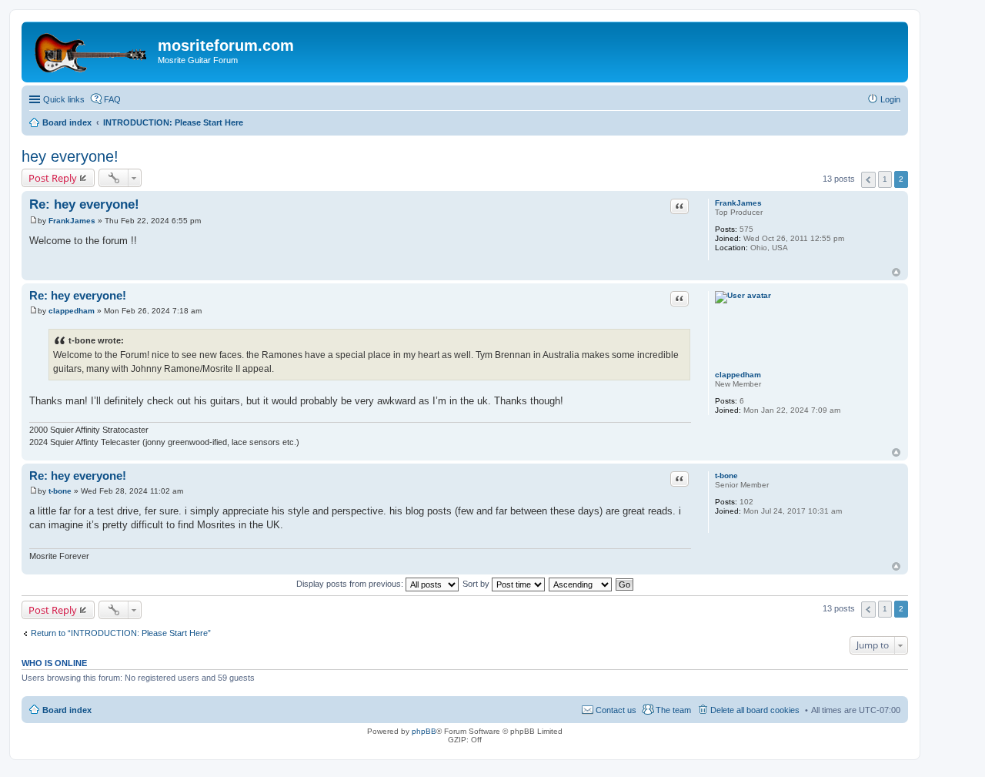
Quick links (64, 99)
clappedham (738, 374)
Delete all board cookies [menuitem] (755, 710)
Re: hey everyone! (84, 204)
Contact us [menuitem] (616, 710)
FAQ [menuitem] (112, 99)
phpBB (424, 731)
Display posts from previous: (351, 583)
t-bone (726, 475)
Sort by (477, 583)
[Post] (33, 220)
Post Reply (52, 178)
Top (896, 272)
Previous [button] (868, 180)
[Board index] (91, 50)
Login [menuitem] (890, 99)
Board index (67, 710)
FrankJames (738, 203)
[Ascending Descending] (581, 583)
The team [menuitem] (673, 710)
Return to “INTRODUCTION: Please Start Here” (121, 633)
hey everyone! (70, 156)
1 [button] (885, 179)
